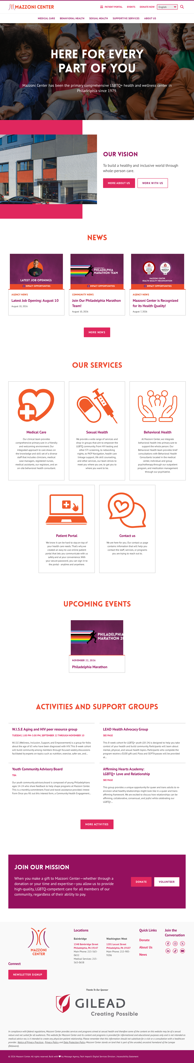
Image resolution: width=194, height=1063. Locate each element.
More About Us (119, 183)
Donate (141, 882)
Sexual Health (98, 18)
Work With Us (152, 183)
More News (97, 332)
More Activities (97, 824)
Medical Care (46, 18)
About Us (150, 18)
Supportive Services (126, 18)
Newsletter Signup (27, 974)
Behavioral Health (72, 18)
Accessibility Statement (127, 1056)
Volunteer (167, 882)
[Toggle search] (182, 7)
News (143, 954)
